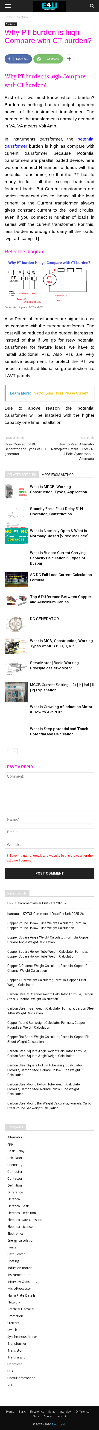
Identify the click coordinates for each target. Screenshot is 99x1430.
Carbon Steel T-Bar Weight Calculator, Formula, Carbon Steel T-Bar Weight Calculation (50, 1011)
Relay (51, 1411)
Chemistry (14, 1164)
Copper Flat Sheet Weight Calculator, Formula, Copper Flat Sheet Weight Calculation (49, 1039)
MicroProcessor (19, 1288)
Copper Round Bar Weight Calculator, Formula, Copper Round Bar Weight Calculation (46, 1025)
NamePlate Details (21, 1295)
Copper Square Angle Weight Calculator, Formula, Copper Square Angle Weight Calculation (48, 940)
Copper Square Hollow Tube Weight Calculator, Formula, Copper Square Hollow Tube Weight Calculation (47, 954)
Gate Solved (16, 1254)
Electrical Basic (18, 1206)
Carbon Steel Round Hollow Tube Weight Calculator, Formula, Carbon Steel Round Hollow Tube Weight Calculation (44, 1089)
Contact (49, 1416)
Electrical (23, 17)
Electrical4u (59, 1424)
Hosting (13, 1261)
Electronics (15, 1233)
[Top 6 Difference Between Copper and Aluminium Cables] (16, 600)
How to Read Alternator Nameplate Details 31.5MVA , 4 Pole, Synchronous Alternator (72, 451)
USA (10, 1371)
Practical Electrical (20, 1309)
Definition (14, 1185)
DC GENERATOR (44, 618)
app (10, 1144)
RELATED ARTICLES (21, 475)
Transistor (15, 1350)
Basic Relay (15, 1151)
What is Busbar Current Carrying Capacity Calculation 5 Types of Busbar (58, 558)
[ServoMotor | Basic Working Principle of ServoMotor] (16, 668)
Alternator (14, 1137)
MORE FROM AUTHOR (58, 475)
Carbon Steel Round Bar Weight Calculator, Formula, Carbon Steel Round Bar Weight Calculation (50, 1105)
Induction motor (19, 1268)
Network (13, 1302)
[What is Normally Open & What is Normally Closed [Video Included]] (16, 536)
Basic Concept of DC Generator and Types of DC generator (25, 449)
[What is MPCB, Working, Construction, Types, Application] (16, 492)
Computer (14, 1171)
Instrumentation (19, 1275)
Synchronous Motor (22, 1336)
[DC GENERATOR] (16, 624)
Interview (65, 1411)
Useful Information (21, 1378)
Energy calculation (20, 1240)
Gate (36, 1416)
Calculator (14, 1158)
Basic (22, 1411)
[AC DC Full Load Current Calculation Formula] (16, 579)
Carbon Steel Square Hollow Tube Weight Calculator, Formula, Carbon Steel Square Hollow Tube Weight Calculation (45, 1070)
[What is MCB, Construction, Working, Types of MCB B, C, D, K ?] (16, 646)
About (62, 1416)
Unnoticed (15, 1364)
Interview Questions (22, 1281)
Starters (13, 1323)
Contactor (14, 1178)
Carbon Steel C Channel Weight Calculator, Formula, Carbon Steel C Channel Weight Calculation (50, 996)
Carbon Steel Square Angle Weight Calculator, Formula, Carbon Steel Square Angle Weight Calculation (47, 1053)
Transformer (16, 1343)
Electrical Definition (21, 1213)
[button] (92, 6)
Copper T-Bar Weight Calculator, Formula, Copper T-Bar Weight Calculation (46, 982)
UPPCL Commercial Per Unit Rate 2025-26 (37, 903)
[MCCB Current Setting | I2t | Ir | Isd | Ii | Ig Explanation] (16, 692)
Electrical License (20, 1226)
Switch (12, 1330)
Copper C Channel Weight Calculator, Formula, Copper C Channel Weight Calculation (47, 968)
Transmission (17, 1357)
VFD (10, 1385)
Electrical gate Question (25, 1219)
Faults (11, 1247)
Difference (15, 1192)
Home (9, 17)
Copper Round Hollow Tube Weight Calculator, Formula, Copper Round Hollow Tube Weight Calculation (47, 925)
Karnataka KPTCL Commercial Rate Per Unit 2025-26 (45, 914)
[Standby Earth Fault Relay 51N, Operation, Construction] (16, 522)
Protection (15, 1316)
